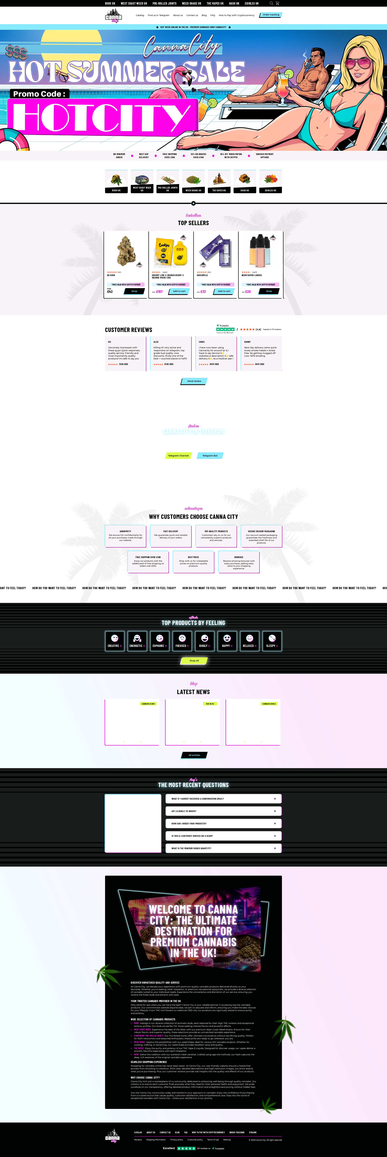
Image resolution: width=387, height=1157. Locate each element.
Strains (253, 1132)
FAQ (185, 1132)
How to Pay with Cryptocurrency (208, 1132)
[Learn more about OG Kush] (126, 264)
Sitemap (227, 1140)
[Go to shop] (193, 90)
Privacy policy (176, 1140)
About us (151, 1132)
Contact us (165, 1132)
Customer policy (195, 1140)
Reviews (138, 1140)
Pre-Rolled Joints (165, 3)
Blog (177, 1132)
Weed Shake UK (191, 3)
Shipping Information (156, 1140)
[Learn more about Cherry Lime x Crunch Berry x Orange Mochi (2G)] (170, 264)
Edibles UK (252, 3)
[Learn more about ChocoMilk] (215, 264)
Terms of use (213, 1140)
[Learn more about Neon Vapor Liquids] (260, 264)
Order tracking (237, 1132)
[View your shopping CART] (278, 3)
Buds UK (110, 3)
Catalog (138, 1132)
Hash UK (234, 3)
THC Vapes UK (215, 3)
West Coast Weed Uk (134, 3)
